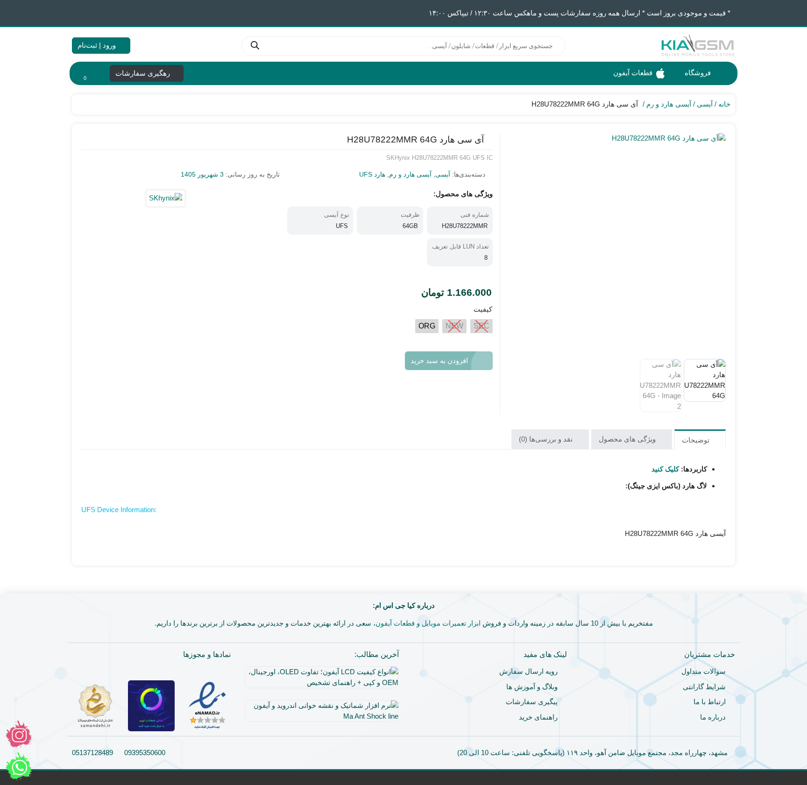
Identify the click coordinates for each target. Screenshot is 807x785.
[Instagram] (19, 735)
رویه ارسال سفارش (528, 671)
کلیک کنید (665, 469)
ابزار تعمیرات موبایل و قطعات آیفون (428, 623)
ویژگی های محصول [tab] (628, 439)
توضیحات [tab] (696, 440)
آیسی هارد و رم (668, 104)
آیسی (705, 104)
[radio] (481, 326)
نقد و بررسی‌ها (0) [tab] (546, 439)
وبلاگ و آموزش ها (532, 687)
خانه (724, 104)
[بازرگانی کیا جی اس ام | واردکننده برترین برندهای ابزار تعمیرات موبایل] (697, 45)
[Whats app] (19, 766)
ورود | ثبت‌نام (98, 45)
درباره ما (713, 717)
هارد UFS (372, 174)
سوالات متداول (703, 671)
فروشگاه (697, 73)
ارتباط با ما (710, 702)
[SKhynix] (165, 198)
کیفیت (483, 309)
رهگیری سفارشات (143, 73)
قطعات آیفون (631, 73)
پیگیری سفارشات (532, 702)
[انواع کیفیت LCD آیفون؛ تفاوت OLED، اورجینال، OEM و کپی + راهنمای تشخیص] (319, 680)
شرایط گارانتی (704, 687)
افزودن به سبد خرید (439, 360)
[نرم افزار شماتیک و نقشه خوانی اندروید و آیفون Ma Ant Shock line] (319, 714)
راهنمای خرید (538, 717)
